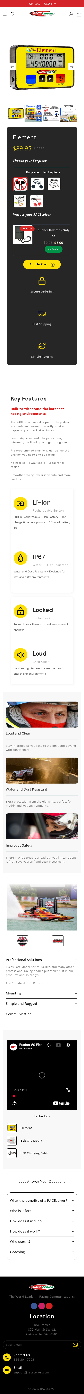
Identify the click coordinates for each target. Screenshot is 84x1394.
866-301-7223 (24, 1359)
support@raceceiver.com (31, 1372)
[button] (15, 113)
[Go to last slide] (12, 66)
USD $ (48, 3)
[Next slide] (71, 66)
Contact (34, 3)
